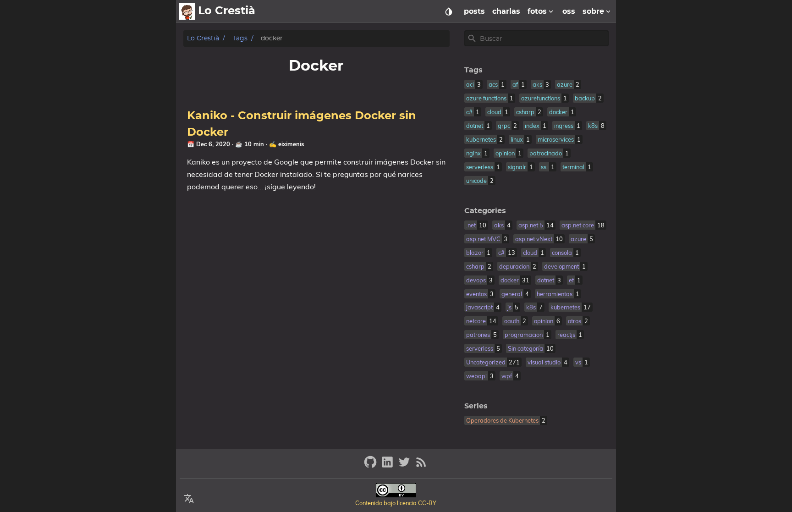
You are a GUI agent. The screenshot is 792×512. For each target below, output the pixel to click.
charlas (506, 11)
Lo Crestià (203, 38)
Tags (240, 38)
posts (474, 11)
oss (568, 11)
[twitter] (405, 466)
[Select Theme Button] (448, 11)
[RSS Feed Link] (421, 466)
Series (476, 406)
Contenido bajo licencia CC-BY (395, 502)
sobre (593, 11)
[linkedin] (388, 466)
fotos (537, 11)
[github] (371, 466)
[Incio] (187, 11)
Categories (485, 211)
